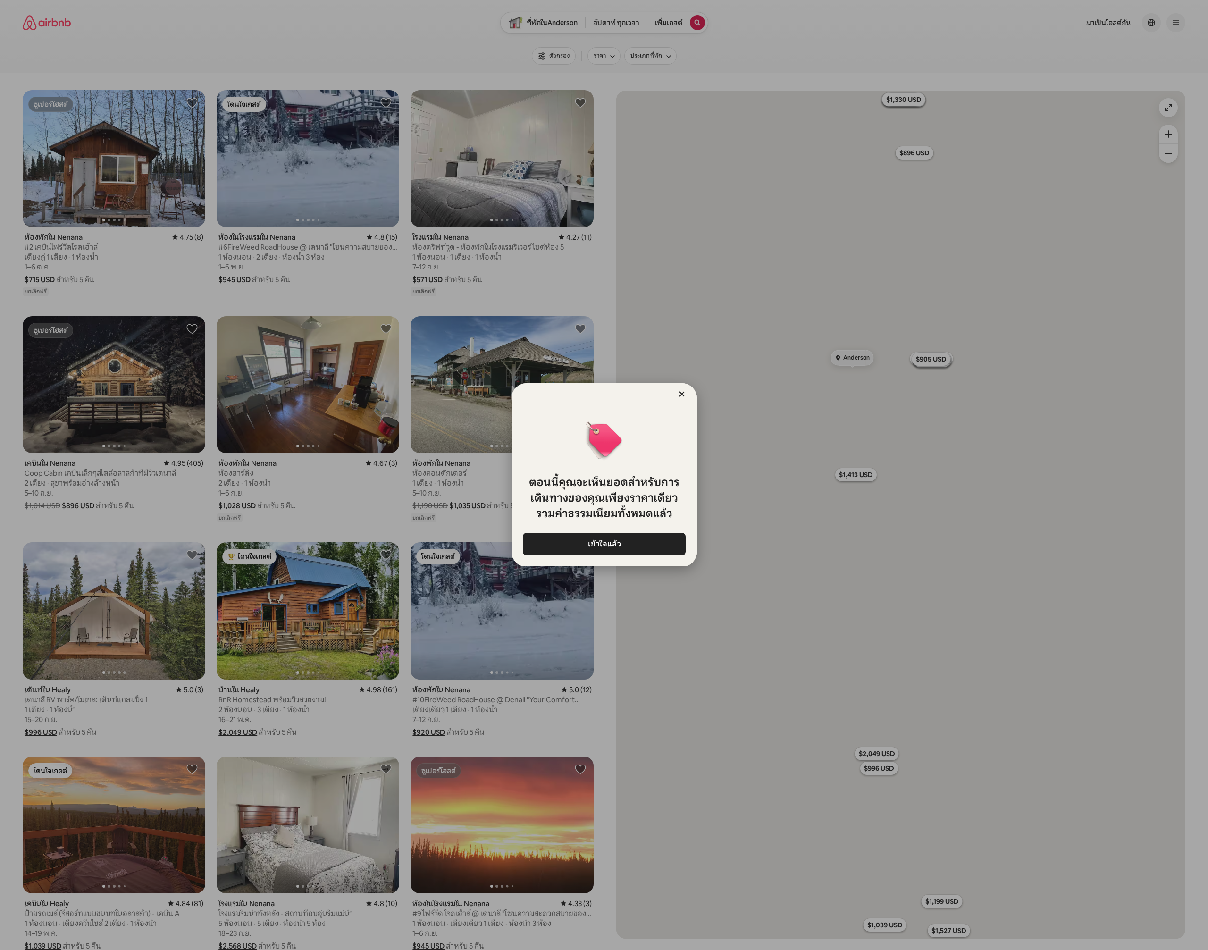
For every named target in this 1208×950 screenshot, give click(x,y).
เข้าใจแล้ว (604, 544)
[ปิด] (682, 394)
